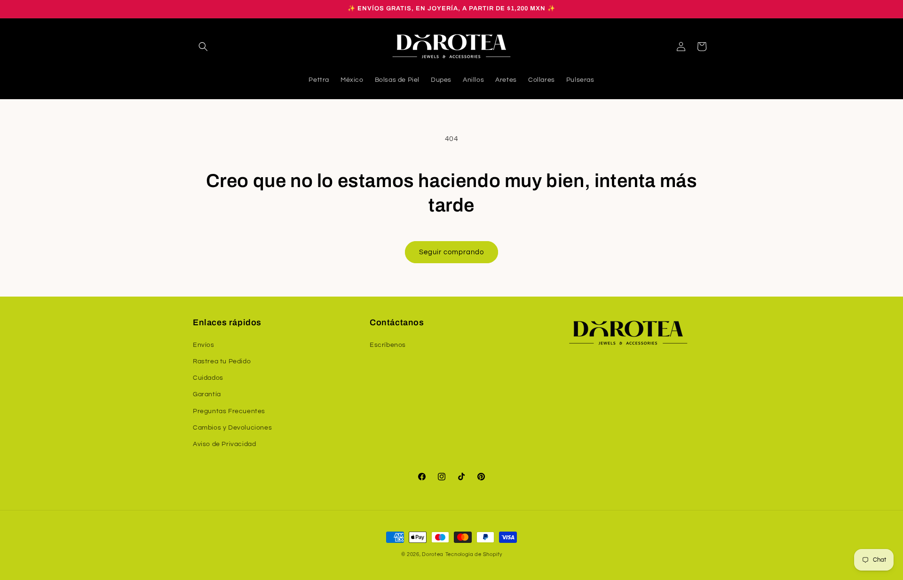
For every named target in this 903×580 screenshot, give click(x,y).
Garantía (207, 394)
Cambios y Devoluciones (232, 427)
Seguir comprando (451, 252)
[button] (203, 46)
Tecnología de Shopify (473, 554)
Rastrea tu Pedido (222, 361)
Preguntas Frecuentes (229, 411)
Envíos (203, 344)
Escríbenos (388, 344)
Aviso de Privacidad (224, 443)
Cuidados (208, 378)
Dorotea (433, 554)
